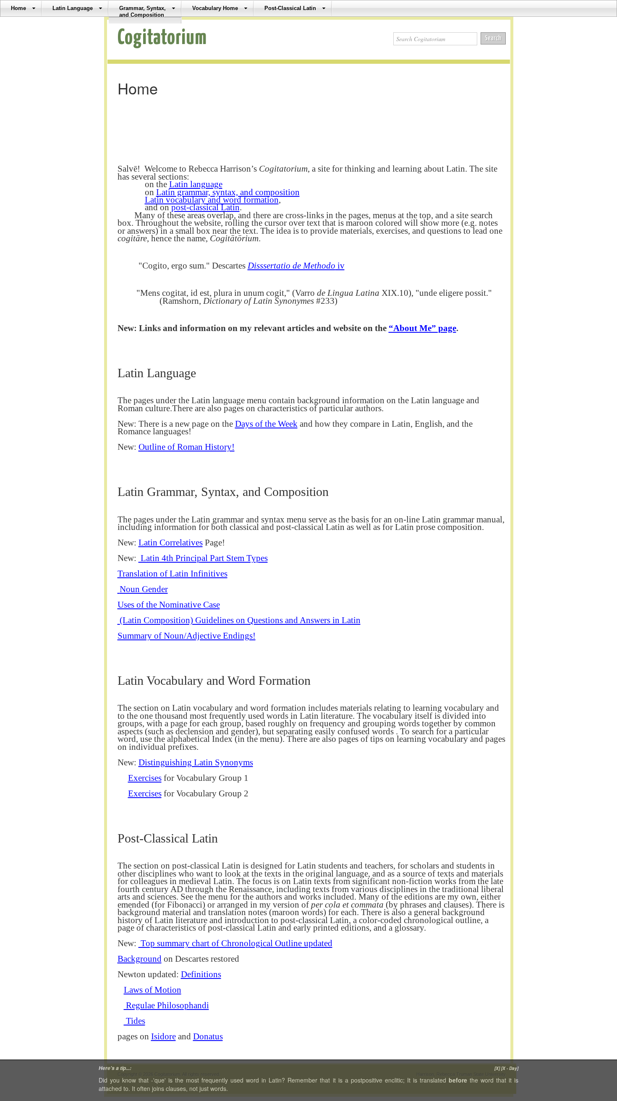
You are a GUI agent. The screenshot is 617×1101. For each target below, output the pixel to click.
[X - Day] (509, 1068)
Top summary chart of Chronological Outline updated (235, 943)
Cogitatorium (162, 38)
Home (18, 8)
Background (140, 959)
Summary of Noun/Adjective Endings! (187, 636)
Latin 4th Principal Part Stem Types (203, 558)
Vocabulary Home (215, 8)
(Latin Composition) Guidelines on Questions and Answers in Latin (239, 620)
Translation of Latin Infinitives (172, 574)
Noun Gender (143, 589)
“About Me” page (422, 328)
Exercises (145, 778)
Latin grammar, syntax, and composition (228, 192)
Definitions (201, 974)
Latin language (195, 184)
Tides (134, 1021)
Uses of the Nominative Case (169, 605)
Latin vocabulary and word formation (212, 200)
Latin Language (72, 8)
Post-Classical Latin (290, 8)
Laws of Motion (152, 990)
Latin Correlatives (171, 542)
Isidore (163, 1036)
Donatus (208, 1036)
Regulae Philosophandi (166, 1005)
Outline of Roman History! (187, 447)
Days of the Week (266, 424)
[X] (497, 1068)
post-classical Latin (205, 207)
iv (296, 266)
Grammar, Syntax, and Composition (142, 11)
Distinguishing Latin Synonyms (196, 762)
